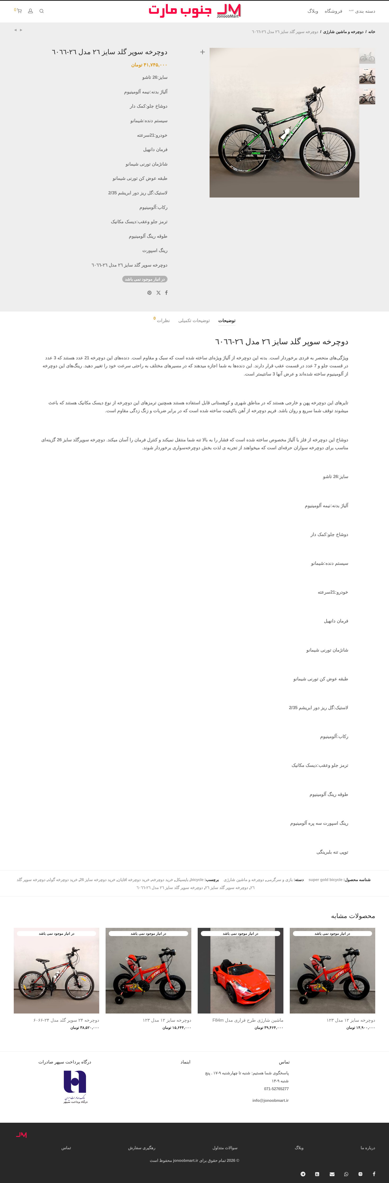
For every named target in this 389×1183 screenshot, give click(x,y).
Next (368, 123)
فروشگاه (333, 11)
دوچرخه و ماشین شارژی (343, 31)
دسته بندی (362, 11)
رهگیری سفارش (141, 1147)
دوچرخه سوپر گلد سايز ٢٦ (226, 887)
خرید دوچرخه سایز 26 (97, 879)
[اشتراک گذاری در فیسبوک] (166, 293)
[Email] (332, 1173)
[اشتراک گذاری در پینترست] (149, 293)
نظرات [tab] (161, 319)
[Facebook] (374, 1173)
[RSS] (317, 1173)
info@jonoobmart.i (269, 1100)
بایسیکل (181, 879)
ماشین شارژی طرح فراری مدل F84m (247, 1020)
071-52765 (273, 1088)
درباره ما (368, 1147)
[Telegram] (303, 1173)
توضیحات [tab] (227, 320)
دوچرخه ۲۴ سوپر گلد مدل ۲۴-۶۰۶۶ (66, 1020)
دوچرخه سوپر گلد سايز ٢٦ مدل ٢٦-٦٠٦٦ (170, 887)
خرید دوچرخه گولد (63, 879)
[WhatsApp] (346, 1173)
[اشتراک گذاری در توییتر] (158, 293)
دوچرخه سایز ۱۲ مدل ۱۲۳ (351, 1020)
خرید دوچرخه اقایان (133, 879)
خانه (371, 31)
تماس (66, 1147)
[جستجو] (41, 11)
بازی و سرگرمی (279, 879)
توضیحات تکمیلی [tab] (194, 320)
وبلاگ (312, 11)
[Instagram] (360, 1173)
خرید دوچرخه (162, 879)
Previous (201, 123)
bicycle (197, 879)
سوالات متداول (225, 1147)
